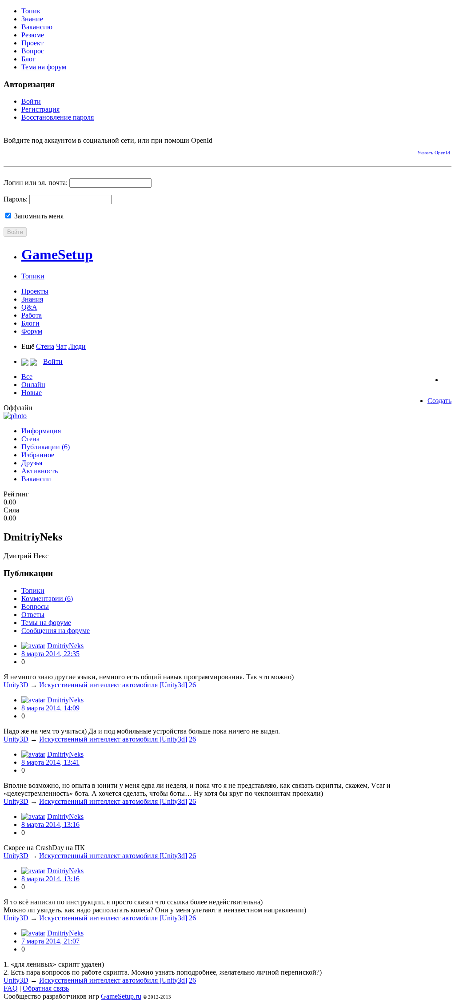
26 (192, 685)
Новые (31, 392)
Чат (61, 346)
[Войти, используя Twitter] (41, 151)
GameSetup (57, 254)
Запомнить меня (38, 216)
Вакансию (36, 27)
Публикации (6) (45, 447)
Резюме (32, 35)
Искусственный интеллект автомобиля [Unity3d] (113, 685)
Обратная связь (46, 988)
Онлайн (33, 384)
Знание (32, 19)
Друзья (31, 463)
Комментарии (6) (47, 598)
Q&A (29, 307)
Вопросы (35, 606)
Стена (45, 346)
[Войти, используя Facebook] (10, 151)
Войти (31, 101)
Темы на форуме (46, 622)
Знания (32, 299)
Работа (31, 315)
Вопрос (32, 51)
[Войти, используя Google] (57, 151)
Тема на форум (43, 67)
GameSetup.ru (121, 996)
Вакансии (36, 479)
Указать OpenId (433, 152)
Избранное (37, 455)
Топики (32, 276)
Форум (31, 331)
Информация (41, 431)
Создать (439, 400)
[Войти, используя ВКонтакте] (25, 151)
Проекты (34, 291)
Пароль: (16, 199)
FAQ (11, 988)
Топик (30, 11)
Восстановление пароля (57, 117)
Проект (32, 43)
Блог (28, 59)
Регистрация (40, 109)
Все (26, 376)
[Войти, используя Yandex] (72, 151)
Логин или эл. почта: (36, 182)
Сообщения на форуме (55, 630)
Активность (39, 471)
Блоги (30, 323)
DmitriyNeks (65, 645)
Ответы (32, 614)
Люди (77, 346)
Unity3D (16, 685)
